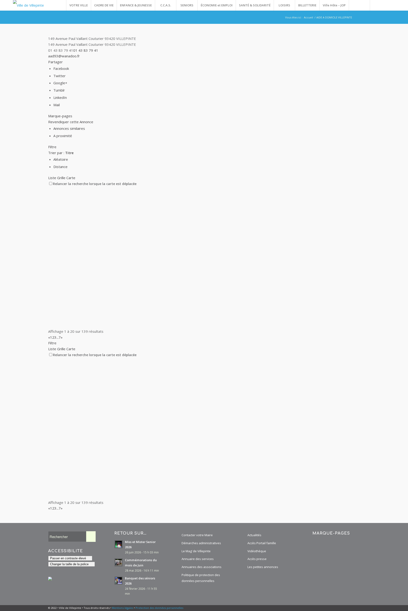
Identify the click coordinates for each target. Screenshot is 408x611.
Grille (61, 177)
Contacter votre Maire (197, 535)
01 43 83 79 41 (85, 50)
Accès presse (257, 559)
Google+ (60, 82)
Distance (60, 166)
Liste (52, 177)
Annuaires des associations (201, 567)
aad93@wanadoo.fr (64, 56)
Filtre (52, 146)
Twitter (59, 75)
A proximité (62, 135)
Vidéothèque (256, 551)
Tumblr (59, 90)
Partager (55, 61)
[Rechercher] (359, 5)
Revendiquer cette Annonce (70, 121)
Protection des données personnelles (159, 608)
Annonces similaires (69, 128)
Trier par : (61, 152)
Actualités (254, 535)
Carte (70, 177)
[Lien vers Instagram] (384, 5)
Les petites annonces (262, 567)
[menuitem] (78, 5)
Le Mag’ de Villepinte (196, 551)
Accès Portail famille (261, 543)
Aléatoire (60, 159)
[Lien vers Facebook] (377, 5)
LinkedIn (60, 97)
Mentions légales (122, 608)
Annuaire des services (198, 559)
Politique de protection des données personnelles (201, 578)
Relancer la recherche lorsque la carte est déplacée (94, 183)
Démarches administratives (201, 543)
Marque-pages (60, 116)
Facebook (61, 68)
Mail (56, 104)
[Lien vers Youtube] (391, 5)
